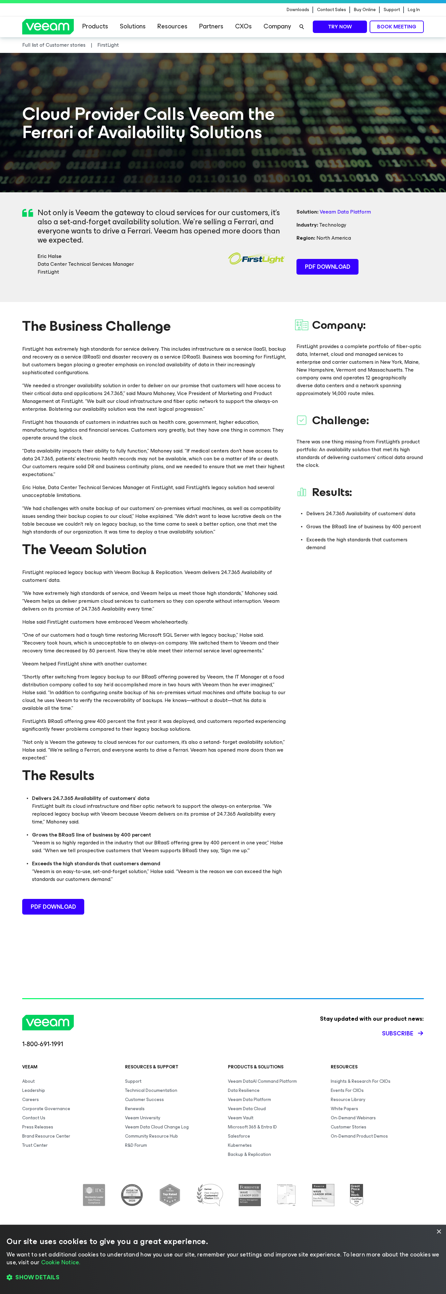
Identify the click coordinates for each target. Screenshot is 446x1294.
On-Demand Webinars (353, 1118)
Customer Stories (348, 1127)
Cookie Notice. (60, 1262)
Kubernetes (240, 1145)
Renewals (135, 1108)
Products (95, 26)
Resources (172, 26)
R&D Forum (136, 1145)
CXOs (243, 26)
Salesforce (239, 1136)
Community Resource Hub (151, 1136)
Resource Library (348, 1099)
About (28, 1081)
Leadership (33, 1090)
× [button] (438, 1231)
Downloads (298, 10)
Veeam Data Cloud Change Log (157, 1127)
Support (392, 10)
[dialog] (223, 1259)
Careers (30, 1099)
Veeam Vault (240, 1118)
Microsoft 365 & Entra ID (252, 1127)
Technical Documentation (151, 1090)
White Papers (344, 1108)
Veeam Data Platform (345, 211)
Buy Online (365, 10)
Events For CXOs (347, 1090)
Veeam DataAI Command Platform (262, 1081)
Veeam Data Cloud (247, 1108)
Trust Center (35, 1145)
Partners (211, 26)
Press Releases (37, 1127)
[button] (223, 1278)
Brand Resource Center (46, 1136)
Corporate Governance (46, 1108)
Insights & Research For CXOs (360, 1081)
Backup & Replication (249, 1154)
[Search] (302, 27)
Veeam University (142, 1118)
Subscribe (397, 1033)
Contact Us (33, 1118)
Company (277, 26)
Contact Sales (331, 10)
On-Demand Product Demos (359, 1136)
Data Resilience (244, 1090)
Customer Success (144, 1099)
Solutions (133, 26)
